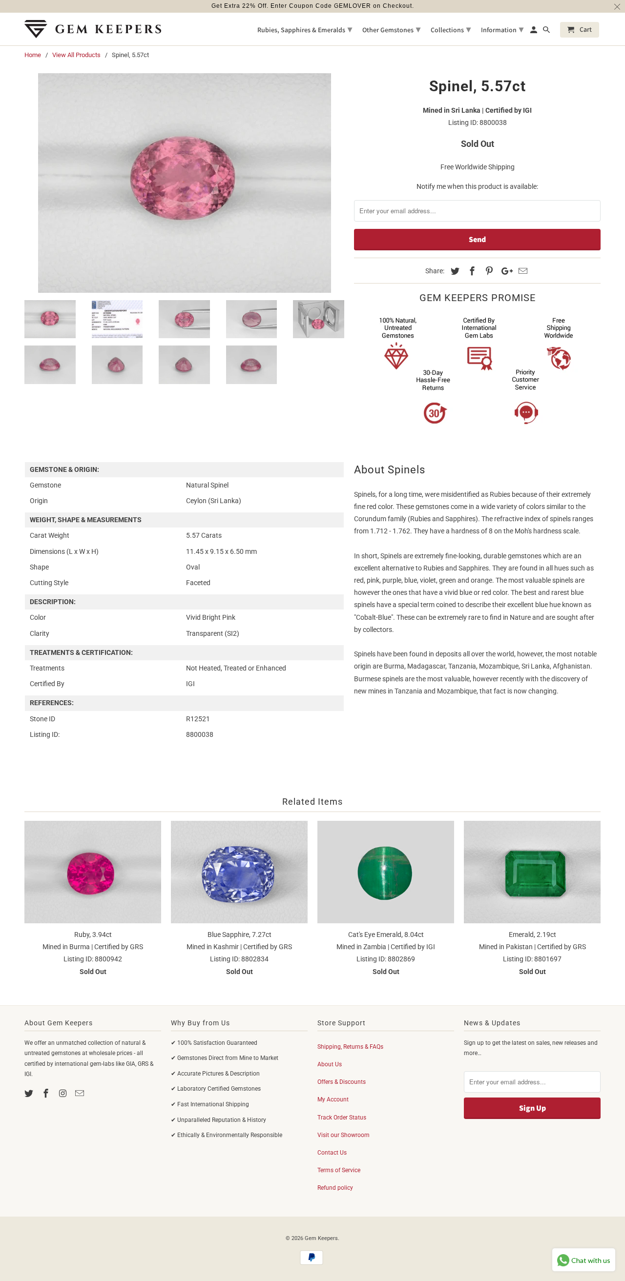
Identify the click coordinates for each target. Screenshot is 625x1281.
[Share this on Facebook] (471, 271)
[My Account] (534, 32)
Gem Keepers (321, 1238)
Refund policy (335, 1187)
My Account (333, 1099)
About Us (329, 1064)
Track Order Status (341, 1117)
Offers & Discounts (341, 1081)
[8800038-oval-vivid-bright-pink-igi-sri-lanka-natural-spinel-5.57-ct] (184, 183)
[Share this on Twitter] (453, 271)
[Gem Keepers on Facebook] (47, 1093)
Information (502, 29)
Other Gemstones (391, 29)
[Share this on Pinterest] (488, 271)
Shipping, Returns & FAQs (350, 1046)
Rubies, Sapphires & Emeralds (304, 29)
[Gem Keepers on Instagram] (64, 1093)
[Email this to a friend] (521, 271)
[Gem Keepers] (92, 29)
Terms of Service (338, 1170)
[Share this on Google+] (504, 271)
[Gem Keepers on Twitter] (29, 1093)
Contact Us (332, 1152)
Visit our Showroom (343, 1135)
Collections (451, 29)
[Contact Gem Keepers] (80, 1093)
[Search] (547, 32)
